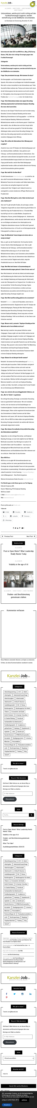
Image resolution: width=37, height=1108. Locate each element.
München (7, 741)
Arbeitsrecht (8, 702)
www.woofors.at (28, 479)
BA (18, 705)
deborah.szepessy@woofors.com (14, 495)
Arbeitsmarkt (20, 698)
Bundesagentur (8, 708)
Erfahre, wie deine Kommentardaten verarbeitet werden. (17, 663)
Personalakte (16, 741)
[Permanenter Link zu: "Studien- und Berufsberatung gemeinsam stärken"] (18, 579)
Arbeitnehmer (26, 8)
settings (24, 1100)
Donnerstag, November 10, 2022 (23, 21)
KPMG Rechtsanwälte (22, 735)
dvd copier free (8, 958)
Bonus (23, 705)
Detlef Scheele (8, 715)
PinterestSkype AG (9, 745)
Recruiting (10, 302)
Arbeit (25, 692)
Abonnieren (10, 799)
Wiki (21, 951)
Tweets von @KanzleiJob (10, 769)
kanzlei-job (20, 731)
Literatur (28, 738)
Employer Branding (28, 472)
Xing (25, 751)
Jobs (13, 731)
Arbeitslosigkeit (9, 698)
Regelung (24, 748)
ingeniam (7, 731)
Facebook (20, 718)
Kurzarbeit (7, 738)
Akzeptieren (7, 1105)
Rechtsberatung (14, 954)
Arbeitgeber (16, 8)
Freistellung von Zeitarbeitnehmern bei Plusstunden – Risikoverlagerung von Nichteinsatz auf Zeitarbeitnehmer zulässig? (14, 960)
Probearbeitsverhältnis (24, 745)
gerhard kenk (8, 728)
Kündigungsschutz (18, 738)
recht (5, 748)
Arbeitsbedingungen (19, 176)
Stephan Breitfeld (9, 751)
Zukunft (6, 755)
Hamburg (16, 728)
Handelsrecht (26, 728)
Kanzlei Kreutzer (9, 735)
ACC (19, 692)
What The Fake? (8, 843)
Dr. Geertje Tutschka (21, 715)
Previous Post (8, 536)
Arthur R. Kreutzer (19, 702)
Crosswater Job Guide (17, 712)
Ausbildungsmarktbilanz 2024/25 (13, 847)
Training (19, 751)
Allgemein (8, 8)
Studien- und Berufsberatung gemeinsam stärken (16, 839)
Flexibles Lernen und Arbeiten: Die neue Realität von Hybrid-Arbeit (17, 941)
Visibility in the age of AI (18, 564)
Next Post (30, 536)
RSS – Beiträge (5, 1091)
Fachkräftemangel (13, 97)
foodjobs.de (21, 725)
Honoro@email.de (8, 945)
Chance (6, 712)
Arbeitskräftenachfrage (20, 695)
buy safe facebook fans (10, 951)
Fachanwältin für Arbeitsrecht (13, 722)
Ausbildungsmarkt (9, 705)
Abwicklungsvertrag (10, 692)
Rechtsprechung (14, 748)
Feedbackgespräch (9, 725)
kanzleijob (10, 21)
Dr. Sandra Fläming (9, 718)
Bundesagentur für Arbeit (23, 708)
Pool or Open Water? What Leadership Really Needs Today (17, 830)
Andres (5, 954)
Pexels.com (17, 505)
